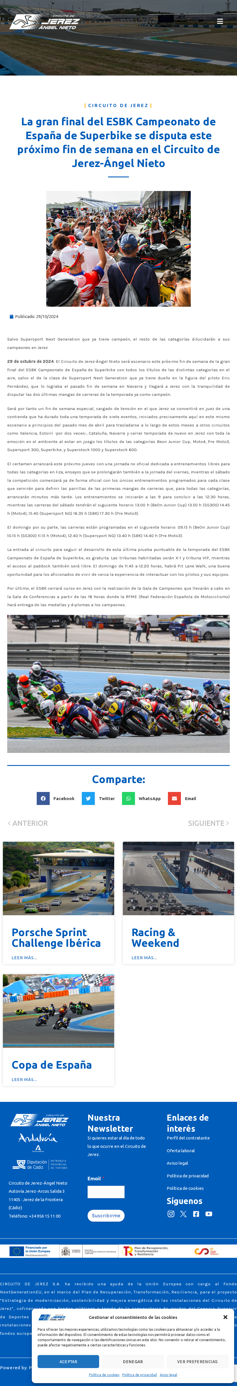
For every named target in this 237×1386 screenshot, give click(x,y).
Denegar (133, 1361)
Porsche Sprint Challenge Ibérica (56, 937)
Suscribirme (106, 1215)
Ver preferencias (197, 1361)
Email (96, 1178)
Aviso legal (168, 1375)
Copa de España (52, 1065)
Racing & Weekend (155, 937)
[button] (225, 1317)
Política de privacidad (139, 1375)
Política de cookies (104, 1375)
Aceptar (68, 1361)
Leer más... (24, 957)
